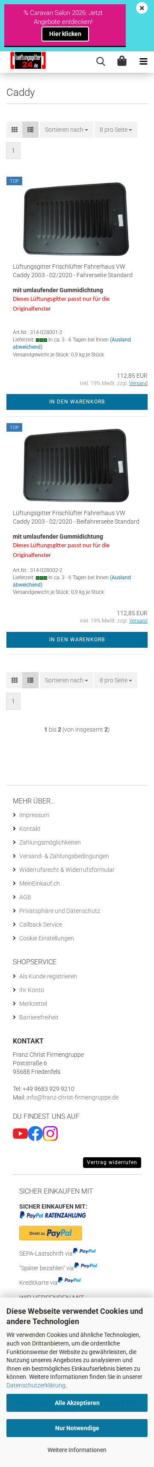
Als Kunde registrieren (48, 976)
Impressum (34, 815)
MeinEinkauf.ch (39, 883)
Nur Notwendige (77, 1428)
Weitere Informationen (77, 1449)
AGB (25, 897)
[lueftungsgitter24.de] (23, 62)
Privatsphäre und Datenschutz (59, 910)
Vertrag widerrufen (112, 1162)
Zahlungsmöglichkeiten (50, 842)
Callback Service (40, 924)
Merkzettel (33, 1003)
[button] (14, 130)
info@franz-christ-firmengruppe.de (71, 1097)
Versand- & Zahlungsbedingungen (64, 856)
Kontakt (30, 828)
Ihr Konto (31, 990)
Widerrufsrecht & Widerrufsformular (67, 869)
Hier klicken (65, 33)
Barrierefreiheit (39, 1017)
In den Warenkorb (77, 402)
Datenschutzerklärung (35, 1385)
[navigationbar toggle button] (143, 62)
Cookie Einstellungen (46, 938)
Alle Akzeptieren (77, 1402)
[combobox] (66, 130)
